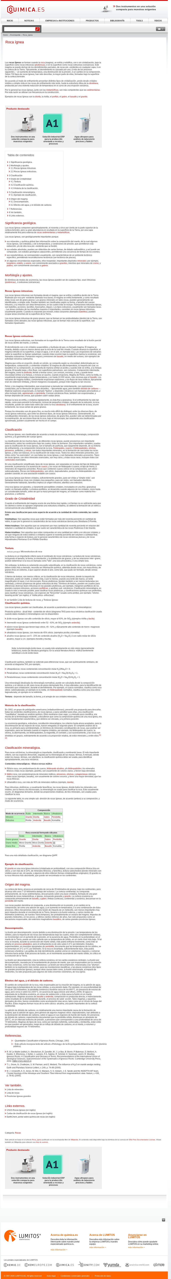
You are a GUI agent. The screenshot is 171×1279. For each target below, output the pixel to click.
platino (10, 265)
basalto (73, 96)
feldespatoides (81, 448)
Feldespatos (58, 448)
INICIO (10, 21)
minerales (81, 261)
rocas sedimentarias (46, 232)
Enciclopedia (15, 35)
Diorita (36, 817)
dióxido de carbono (89, 388)
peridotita (9, 901)
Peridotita (56, 817)
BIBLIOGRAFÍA (117, 21)
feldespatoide (56, 690)
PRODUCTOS (92, 21)
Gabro (47, 817)
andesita (28, 372)
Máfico (10, 774)
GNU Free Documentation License (142, 1140)
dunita (70, 782)
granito (84, 96)
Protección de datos (103, 1276)
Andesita (37, 820)
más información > (59, 1250)
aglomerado (27, 393)
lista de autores (42, 1142)
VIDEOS (158, 21)
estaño (20, 263)
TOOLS (139, 21)
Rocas (18, 1133)
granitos (63, 263)
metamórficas (52, 90)
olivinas (92, 448)
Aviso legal (51, 1276)
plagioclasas (82, 774)
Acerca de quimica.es (64, 1235)
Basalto (47, 820)
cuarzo (68, 448)
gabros (45, 265)
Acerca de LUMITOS (102, 1235)
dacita (91, 619)
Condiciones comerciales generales (75, 1276)
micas (28, 450)
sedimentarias (93, 90)
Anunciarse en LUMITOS (137, 1236)
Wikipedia (74, 1140)
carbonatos (10, 460)
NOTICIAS (29, 21)
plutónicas (40, 65)
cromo (96, 263)
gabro (64, 96)
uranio (28, 263)
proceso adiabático (23, 944)
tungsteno (11, 263)
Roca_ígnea (37, 1140)
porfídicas (43, 588)
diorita (38, 96)
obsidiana (93, 83)
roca (43, 62)
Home (5, 35)
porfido (55, 96)
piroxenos (9, 450)
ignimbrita (40, 393)
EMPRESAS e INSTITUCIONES (59, 21)
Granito (29, 817)
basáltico (57, 919)
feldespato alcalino (55, 768)
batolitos (83, 312)
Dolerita (48, 843)
